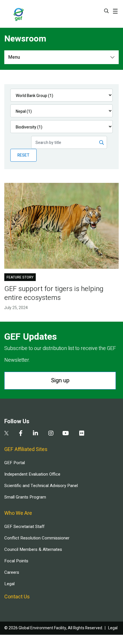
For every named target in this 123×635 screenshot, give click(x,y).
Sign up (60, 380)
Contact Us (17, 597)
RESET (23, 155)
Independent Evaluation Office (32, 474)
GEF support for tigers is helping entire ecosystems (53, 293)
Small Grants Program (25, 497)
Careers (11, 572)
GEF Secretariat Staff (24, 526)
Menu (14, 57)
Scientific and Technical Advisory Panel (41, 485)
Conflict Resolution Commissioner (37, 538)
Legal (9, 584)
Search (106, 11)
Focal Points (16, 561)
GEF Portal (14, 463)
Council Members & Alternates (33, 549)
